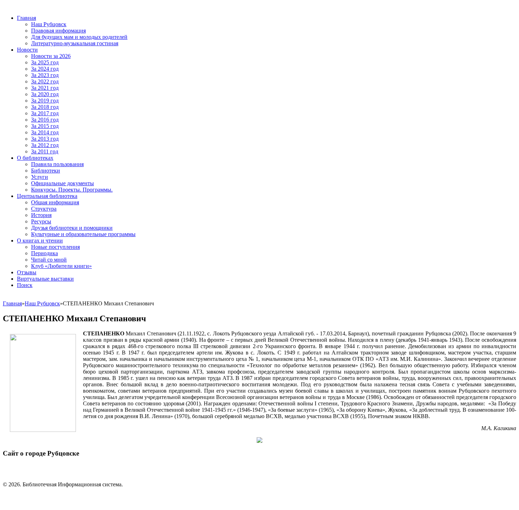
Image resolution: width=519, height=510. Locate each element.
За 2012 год (45, 145)
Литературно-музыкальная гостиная (74, 43)
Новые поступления (55, 247)
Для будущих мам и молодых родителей (79, 37)
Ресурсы (41, 221)
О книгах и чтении (40, 241)
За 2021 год (45, 88)
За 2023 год (45, 75)
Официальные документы (62, 183)
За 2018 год (45, 107)
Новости (27, 50)
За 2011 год (44, 151)
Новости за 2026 (51, 56)
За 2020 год (45, 94)
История (41, 215)
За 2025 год (45, 62)
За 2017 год (45, 113)
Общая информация (55, 202)
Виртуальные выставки (45, 279)
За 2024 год (45, 69)
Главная (26, 18)
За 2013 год (45, 139)
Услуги (39, 177)
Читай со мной (49, 260)
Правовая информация (58, 31)
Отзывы (26, 272)
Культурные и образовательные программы (83, 234)
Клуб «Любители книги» (61, 266)
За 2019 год (45, 101)
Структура (43, 209)
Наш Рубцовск (48, 24)
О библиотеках (35, 158)
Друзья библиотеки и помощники (72, 228)
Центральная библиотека (47, 196)
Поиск (24, 285)
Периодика (44, 253)
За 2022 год (45, 81)
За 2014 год (45, 132)
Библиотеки (45, 171)
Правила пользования (57, 164)
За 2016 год (45, 120)
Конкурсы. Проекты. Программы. (72, 190)
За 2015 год (45, 126)
